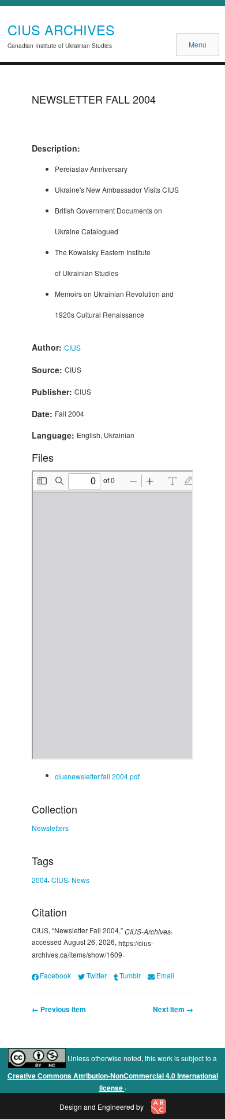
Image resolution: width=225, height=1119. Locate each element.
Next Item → (173, 1009)
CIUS (72, 347)
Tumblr (130, 975)
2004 (40, 879)
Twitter (96, 975)
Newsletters (50, 828)
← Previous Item (59, 1009)
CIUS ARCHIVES (61, 29)
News (80, 879)
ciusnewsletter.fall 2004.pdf (97, 776)
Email (165, 975)
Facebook (55, 975)
